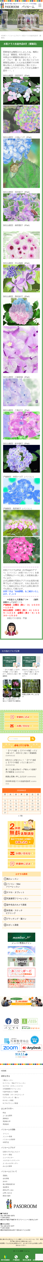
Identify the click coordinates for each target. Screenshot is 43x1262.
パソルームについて (9, 1171)
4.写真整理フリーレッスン (12, 1089)
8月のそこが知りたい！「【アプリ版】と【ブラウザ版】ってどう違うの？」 (30, 673)
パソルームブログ (8, 1147)
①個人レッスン (11, 879)
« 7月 (20, 816)
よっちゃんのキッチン (10, 1163)
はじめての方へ (7, 1108)
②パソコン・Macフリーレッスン (12, 885)
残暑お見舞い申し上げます (30, 695)
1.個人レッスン (8, 1080)
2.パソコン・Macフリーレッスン (14, 1083)
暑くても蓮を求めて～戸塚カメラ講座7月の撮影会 (12, 700)
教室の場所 (6, 1196)
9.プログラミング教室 (10, 1103)
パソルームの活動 (8, 1129)
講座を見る (5, 1076)
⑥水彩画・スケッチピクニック (13, 911)
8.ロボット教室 (8, 1100)
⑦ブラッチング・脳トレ (15, 919)
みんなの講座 (7, 1166)
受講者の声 (6, 1121)
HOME (3, 1071)
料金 (4, 1113)
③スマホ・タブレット (14, 892)
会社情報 (6, 1178)
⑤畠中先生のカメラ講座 (15, 905)
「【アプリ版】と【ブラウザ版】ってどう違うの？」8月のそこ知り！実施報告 (12, 673)
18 (10, 806)
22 (32, 806)
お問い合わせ (7, 1193)
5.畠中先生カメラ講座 (10, 1092)
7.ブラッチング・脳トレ (11, 1097)
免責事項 (6, 1187)
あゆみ (5, 1181)
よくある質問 (7, 1115)
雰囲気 (5, 1175)
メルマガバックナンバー (11, 1160)
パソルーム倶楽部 (9, 1139)
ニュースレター (8, 1157)
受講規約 (6, 1124)
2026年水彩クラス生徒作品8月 (18, 781)
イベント (6, 1134)
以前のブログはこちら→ (11, 1152)
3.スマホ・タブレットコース (13, 1086)
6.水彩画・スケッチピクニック (13, 1094)
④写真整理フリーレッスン (16, 898)
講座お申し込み (8, 1190)
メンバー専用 (7, 1136)
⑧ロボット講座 (11, 925)
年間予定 (6, 1142)
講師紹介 (6, 1118)
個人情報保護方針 (9, 1184)
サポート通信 (7, 1154)
